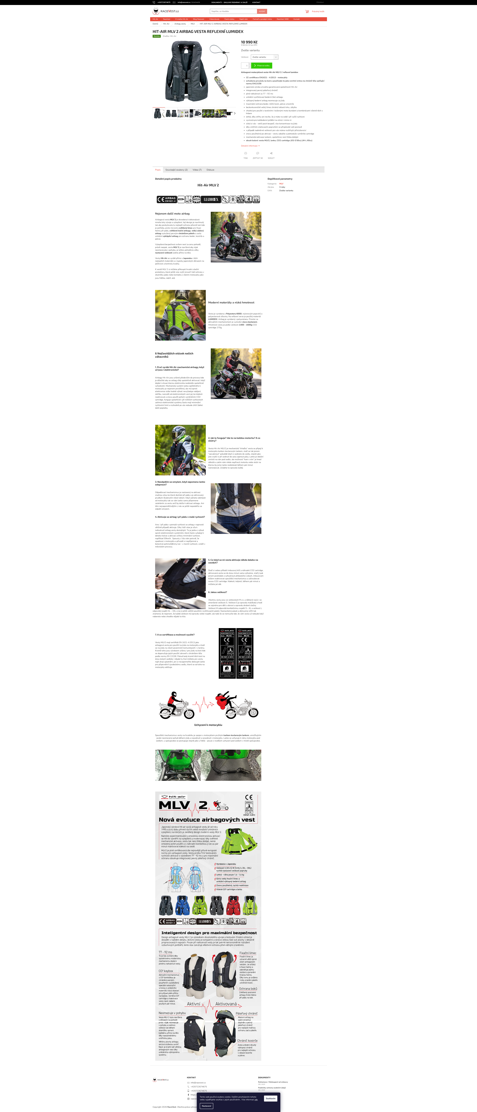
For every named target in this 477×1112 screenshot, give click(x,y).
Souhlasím (270, 1098)
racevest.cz (196, 1098)
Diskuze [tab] (210, 169)
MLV (281, 183)
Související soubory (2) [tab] (176, 169)
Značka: (169, 36)
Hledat (262, 11)
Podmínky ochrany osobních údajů (272, 1088)
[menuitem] (155, 19)
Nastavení (206, 1106)
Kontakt (256, 2)
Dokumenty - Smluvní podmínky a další (229, 2)
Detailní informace (249, 145)
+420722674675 (199, 1086)
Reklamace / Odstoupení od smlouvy (273, 1082)
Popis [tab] (157, 169)
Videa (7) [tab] (197, 169)
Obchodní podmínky (266, 1093)
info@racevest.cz (198, 1082)
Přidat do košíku (263, 65)
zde (256, 1099)
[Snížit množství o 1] (250, 67)
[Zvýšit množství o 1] (250, 64)
